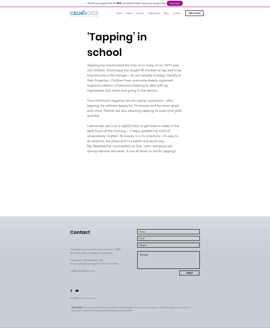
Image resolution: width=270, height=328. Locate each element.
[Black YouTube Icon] (77, 290)
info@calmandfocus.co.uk (82, 270)
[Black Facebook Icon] (71, 290)
